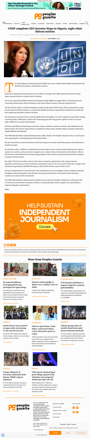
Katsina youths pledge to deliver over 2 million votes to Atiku (45, 284)
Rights (33, 23)
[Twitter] (8, 245)
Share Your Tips (57, 413)
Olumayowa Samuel (38, 395)
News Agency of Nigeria (38, 38)
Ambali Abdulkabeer (68, 344)
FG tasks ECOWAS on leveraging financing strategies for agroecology (14, 284)
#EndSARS (8, 23)
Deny (68, 433)
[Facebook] (5, 245)
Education (50, 23)
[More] (14, 245)
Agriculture (9, 279)
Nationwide (73, 23)
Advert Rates (56, 417)
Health (58, 23)
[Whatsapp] (11, 245)
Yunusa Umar (65, 301)
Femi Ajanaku (7, 342)
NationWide (67, 279)
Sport (65, 23)
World (6, 322)
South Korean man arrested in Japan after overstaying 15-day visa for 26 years (15, 328)
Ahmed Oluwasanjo (38, 350)
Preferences (81, 433)
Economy (41, 23)
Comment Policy (57, 407)
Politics (17, 23)
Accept (55, 433)
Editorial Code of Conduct (59, 410)
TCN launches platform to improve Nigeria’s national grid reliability (72, 285)
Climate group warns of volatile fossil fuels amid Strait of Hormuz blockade (72, 328)
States (6, 369)
